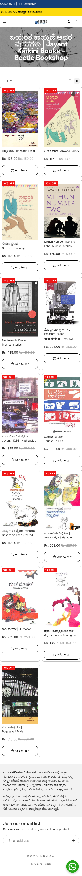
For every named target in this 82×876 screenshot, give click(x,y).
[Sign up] (73, 841)
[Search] (69, 22)
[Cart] (77, 22)
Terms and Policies (41, 863)
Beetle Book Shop (45, 856)
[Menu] (4, 21)
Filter (10, 81)
